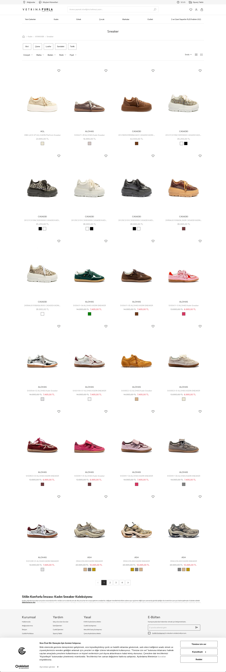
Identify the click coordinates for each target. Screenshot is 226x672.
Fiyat (72, 55)
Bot (27, 46)
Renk (61, 55)
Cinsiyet (26, 55)
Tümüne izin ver (199, 644)
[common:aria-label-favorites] (191, 9)
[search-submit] (155, 9)
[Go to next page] (128, 582)
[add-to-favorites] (58, 70)
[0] (202, 9)
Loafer (48, 46)
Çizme (37, 46)
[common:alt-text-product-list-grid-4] (196, 55)
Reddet (199, 659)
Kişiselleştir (197, 652)
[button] (185, 55)
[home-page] (23, 36)
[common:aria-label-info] (196, 9)
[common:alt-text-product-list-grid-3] (201, 55)
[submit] (196, 627)
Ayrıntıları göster (47, 667)
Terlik (72, 46)
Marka (38, 55)
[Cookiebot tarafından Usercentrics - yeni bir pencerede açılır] (22, 667)
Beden (50, 55)
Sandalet (60, 46)
